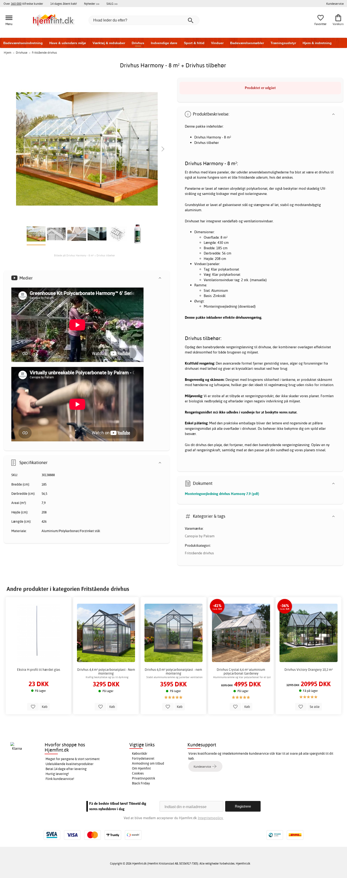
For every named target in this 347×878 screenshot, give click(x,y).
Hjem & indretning (317, 43)
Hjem (7, 52)
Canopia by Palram (200, 536)
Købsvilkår (139, 753)
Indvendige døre (164, 43)
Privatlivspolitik (143, 778)
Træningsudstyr (283, 43)
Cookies (138, 773)
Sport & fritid (194, 43)
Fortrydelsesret (143, 758)
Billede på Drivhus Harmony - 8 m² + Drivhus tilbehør (84, 255)
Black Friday (141, 783)
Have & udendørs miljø (67, 43)
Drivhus (138, 43)
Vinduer (217, 43)
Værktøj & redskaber (109, 43)
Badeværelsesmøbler (247, 43)
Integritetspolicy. (211, 818)
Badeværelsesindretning (23, 43)
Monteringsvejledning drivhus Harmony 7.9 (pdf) (222, 493)
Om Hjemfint (141, 768)
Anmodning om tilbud (148, 763)
